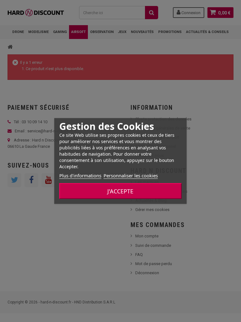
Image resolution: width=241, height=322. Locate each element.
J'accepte (120, 191)
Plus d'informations (80, 175)
